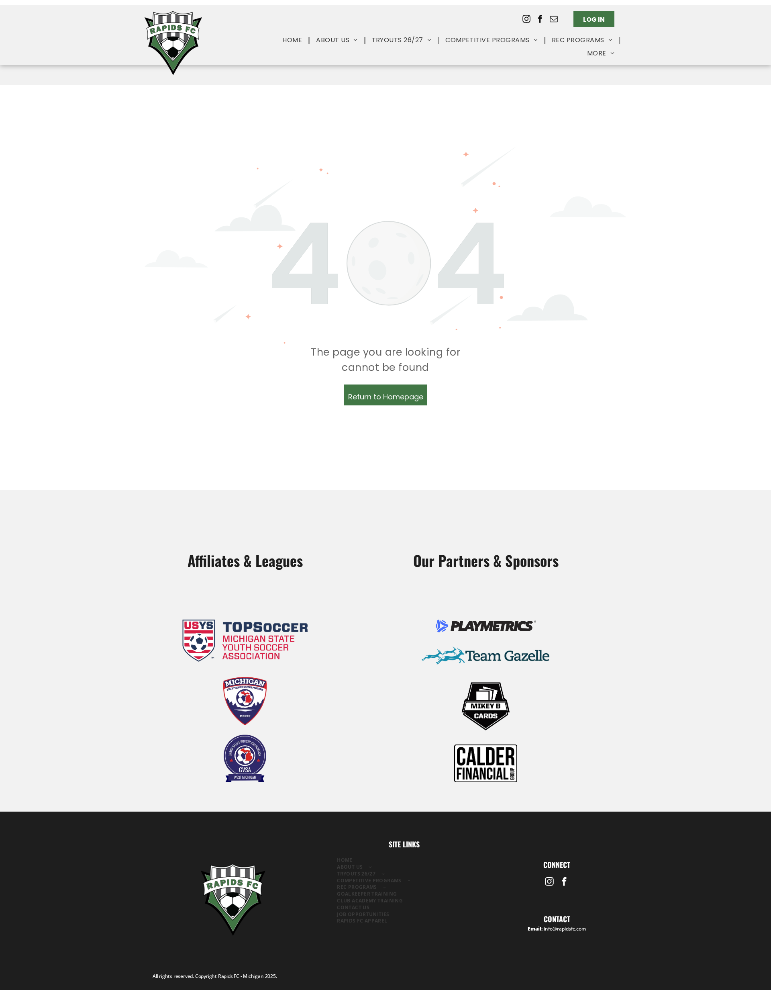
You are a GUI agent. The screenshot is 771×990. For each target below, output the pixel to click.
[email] (554, 20)
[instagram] (526, 20)
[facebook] (540, 20)
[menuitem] (293, 40)
